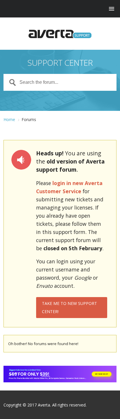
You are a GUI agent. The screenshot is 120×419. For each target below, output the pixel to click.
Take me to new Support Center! (69, 307)
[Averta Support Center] (59, 34)
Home (9, 119)
